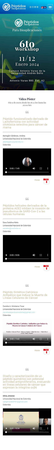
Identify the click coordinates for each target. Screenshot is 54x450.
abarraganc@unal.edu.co (13, 142)
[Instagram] (30, 7)
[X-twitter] (33, 7)
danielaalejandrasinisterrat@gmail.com (19, 312)
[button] (50, 7)
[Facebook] (37, 7)
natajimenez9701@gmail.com (15, 402)
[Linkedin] (35, 7)
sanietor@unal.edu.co (12, 228)
